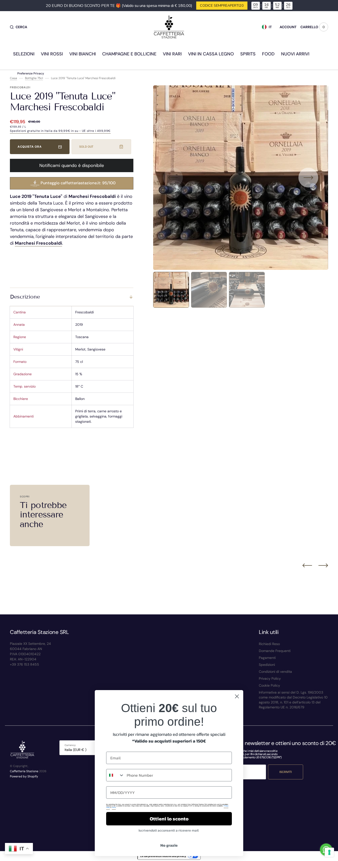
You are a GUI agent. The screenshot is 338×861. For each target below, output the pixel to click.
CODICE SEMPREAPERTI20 (222, 5)
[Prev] (307, 565)
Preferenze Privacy (30, 73)
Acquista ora (30, 147)
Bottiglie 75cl (34, 78)
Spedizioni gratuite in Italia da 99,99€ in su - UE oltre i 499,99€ (60, 131)
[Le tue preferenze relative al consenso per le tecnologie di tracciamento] (329, 852)
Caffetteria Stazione (24, 771)
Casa (13, 78)
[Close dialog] (237, 696)
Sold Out (86, 147)
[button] (18, 27)
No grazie (169, 845)
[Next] (323, 565)
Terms (114, 807)
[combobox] (115, 775)
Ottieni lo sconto (169, 818)
